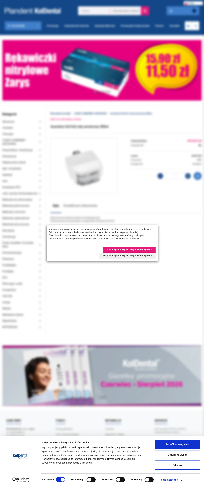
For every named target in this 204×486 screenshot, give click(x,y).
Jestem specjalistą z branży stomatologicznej (129, 249)
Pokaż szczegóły (169, 479)
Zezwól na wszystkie (177, 444)
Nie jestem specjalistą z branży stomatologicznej (127, 255)
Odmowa (177, 465)
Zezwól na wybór (177, 454)
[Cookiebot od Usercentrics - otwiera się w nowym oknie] (21, 479)
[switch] (91, 479)
